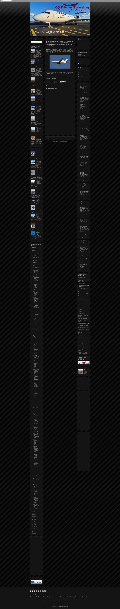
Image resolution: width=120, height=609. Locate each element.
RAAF (57, 82)
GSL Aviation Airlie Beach (83, 325)
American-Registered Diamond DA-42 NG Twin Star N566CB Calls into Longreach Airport (36, 92)
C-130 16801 (82, 87)
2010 (33, 533)
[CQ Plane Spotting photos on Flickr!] (83, 63)
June (34, 262)
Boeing (50, 82)
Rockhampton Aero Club (83, 293)
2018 (33, 519)
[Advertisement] (60, 126)
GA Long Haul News (84, 269)
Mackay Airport (81, 72)
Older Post (72, 138)
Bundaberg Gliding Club (83, 339)
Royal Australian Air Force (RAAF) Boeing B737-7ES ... (36, 429)
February (35, 267)
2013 (33, 528)
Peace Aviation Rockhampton (81, 299)
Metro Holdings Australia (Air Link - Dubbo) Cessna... (36, 480)
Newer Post (48, 138)
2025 (33, 248)
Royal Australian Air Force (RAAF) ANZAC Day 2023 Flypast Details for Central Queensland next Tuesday (36, 130)
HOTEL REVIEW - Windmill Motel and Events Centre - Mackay (84, 186)
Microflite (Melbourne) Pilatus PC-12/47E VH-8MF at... (36, 299)
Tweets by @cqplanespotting (81, 55)
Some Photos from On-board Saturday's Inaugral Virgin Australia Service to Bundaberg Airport (36, 63)
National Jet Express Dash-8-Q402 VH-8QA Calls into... (35, 456)
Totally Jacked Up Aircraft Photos (83, 227)
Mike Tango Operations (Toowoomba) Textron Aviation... (35, 486)
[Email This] (60, 81)
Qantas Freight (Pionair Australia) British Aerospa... (36, 371)
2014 (33, 526)
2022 (33, 512)
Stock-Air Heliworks (82, 301)
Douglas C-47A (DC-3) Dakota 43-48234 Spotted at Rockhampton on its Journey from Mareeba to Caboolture (36, 100)
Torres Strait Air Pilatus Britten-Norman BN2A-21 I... (36, 293)
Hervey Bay (54, 82)
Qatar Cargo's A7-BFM (84, 111)
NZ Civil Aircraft (83, 97)
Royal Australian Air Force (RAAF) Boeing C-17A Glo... (35, 351)
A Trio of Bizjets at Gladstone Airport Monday (38, 201)
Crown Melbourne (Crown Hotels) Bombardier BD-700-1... (35, 384)
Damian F (87, 369)
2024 (33, 250)
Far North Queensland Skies (83, 136)
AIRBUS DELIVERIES (84, 122)
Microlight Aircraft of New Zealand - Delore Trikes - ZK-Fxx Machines (84, 99)
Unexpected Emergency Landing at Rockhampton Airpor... (36, 409)
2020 (33, 516)
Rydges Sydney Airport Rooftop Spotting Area (82, 353)
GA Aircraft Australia (84, 156)
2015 (33, 524)
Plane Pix (81, 152)
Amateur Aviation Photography (83, 241)
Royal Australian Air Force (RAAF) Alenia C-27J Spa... (36, 365)
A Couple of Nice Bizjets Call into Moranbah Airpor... (35, 462)
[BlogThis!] (61, 81)
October (35, 255)
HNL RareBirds (83, 110)
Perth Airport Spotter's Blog (83, 91)
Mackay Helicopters (82, 313)
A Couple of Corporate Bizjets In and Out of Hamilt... (35, 468)
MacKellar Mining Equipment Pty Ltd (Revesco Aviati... (35, 338)
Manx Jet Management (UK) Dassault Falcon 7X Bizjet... (36, 279)
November (35, 253)
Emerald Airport (81, 76)
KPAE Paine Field (83, 167)
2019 (33, 517)
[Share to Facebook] (64, 81)
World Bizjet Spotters (84, 191)
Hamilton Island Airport (82, 78)
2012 (33, 529)
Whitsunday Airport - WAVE (83, 323)
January (35, 269)
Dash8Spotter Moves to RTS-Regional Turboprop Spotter (84, 249)
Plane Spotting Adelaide (83, 235)
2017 (33, 521)
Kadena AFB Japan (84, 179)
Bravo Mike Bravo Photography (83, 116)
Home (60, 138)
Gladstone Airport (81, 74)
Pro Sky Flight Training (82, 335)
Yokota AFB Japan (83, 162)
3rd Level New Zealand (83, 105)
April (34, 265)
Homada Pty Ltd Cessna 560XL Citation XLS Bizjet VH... (36, 435)
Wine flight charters (83, 255)
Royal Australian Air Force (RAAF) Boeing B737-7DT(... (35, 286)
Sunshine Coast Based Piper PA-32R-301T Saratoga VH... (36, 358)
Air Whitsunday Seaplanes (83, 327)
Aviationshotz (82, 201)
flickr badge (86, 62)
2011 (33, 531)
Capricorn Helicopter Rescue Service (82, 281)
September (35, 257)
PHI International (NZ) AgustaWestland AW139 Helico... (36, 318)
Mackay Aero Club (81, 311)
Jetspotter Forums (82, 347)
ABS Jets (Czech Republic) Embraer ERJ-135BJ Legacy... (35, 422)
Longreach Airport (81, 283)
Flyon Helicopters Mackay (83, 318)
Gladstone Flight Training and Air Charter (83, 307)
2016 (33, 523)
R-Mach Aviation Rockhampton (81, 296)
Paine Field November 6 (84, 168)
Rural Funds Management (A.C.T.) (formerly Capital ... (36, 272)
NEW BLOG (82, 266)
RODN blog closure (83, 180)
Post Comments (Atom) (62, 141)
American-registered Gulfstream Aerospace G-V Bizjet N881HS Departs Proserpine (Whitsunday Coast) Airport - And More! (36, 184)
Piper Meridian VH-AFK (84, 198)
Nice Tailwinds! (82, 260)
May (34, 263)
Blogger (66, 606)
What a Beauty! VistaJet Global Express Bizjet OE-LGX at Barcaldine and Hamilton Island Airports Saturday (36, 218)
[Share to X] (63, 81)
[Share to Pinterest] (65, 81)
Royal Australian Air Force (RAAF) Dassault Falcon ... (35, 331)
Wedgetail (60, 82)
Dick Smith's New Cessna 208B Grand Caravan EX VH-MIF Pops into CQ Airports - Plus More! (36, 209)
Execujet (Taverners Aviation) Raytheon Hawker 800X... (35, 500)
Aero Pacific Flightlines (82, 173)
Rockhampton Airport (82, 70)
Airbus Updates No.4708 (84, 123)
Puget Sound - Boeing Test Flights (84, 208)
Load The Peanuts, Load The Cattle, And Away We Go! (84, 229)
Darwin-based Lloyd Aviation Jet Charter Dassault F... (36, 415)
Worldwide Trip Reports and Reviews (84, 184)
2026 (33, 247)
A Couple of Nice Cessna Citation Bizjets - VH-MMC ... (36, 397)
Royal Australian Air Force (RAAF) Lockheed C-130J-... (36, 403)
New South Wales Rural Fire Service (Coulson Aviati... (36, 325)
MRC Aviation (82, 197)
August (34, 258)
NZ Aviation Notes (83, 254)
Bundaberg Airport (81, 337)
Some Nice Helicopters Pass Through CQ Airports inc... (36, 493)
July (34, 260)
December (35, 252)
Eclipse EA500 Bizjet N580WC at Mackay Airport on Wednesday (36, 226)
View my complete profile (86, 372)
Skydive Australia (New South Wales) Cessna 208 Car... (36, 306)
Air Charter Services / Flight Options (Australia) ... (36, 312)
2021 (33, 514)
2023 (33, 511)
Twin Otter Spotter (83, 213)
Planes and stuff (83, 86)
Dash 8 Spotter (83, 247)
